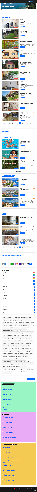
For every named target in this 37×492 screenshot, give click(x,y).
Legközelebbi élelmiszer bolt (16, 345)
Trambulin (7, 364)
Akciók (4, 310)
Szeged (23, 358)
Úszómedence (32, 371)
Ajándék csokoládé (17, 317)
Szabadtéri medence (25, 356)
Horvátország (5, 286)
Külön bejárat (12, 343)
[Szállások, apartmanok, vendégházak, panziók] (18, 4)
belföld (8, 322)
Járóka (26, 338)
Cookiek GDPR (30, 488)
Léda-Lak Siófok (24, 31)
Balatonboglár (23, 320)
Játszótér (9, 340)
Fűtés (29, 330)
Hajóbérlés (19, 335)
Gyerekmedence (5, 333)
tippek (3, 364)
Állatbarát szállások (6, 303)
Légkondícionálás (5, 346)
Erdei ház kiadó (23, 161)
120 (27, 123)
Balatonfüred (28, 320)
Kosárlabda (4, 343)
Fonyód (21, 328)
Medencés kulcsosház (25, 141)
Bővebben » (22, 26)
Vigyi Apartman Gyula (25, 93)
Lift (22, 345)
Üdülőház (4, 280)
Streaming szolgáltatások (11, 356)
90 (9, 123)
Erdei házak (4, 298)
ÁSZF (27, 488)
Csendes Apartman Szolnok (27, 103)
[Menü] (1, 10)
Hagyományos (5, 335)
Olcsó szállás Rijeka (24, 189)
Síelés (28, 361)
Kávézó (8, 343)
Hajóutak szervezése (25, 335)
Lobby (25, 345)
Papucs (8, 351)
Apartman (4, 272)
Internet (13, 338)
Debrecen (15, 325)
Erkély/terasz (26, 327)
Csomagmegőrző (5, 325)
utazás (31, 364)
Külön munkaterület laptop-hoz (19, 343)
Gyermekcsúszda (21, 333)
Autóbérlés (4, 320)
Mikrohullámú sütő (10, 348)
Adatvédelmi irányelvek (22, 488)
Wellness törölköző (20, 369)
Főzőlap (26, 330)
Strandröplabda (5, 356)
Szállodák (5, 131)
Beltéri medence (12, 322)
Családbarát (5, 307)
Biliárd (17, 322)
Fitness (15, 328)
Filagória (4, 328)
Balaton (4, 301)
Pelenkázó (24, 351)
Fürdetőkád (24, 328)
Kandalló (15, 340)
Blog (3, 275)
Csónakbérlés (10, 325)
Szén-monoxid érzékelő (19, 361)
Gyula (26, 333)
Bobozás (20, 322)
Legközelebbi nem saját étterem (7, 345)
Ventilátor (24, 366)
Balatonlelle (4, 322)
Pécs (32, 351)
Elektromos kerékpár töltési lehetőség (18, 327)
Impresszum (34, 488)
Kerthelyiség (19, 340)
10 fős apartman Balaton (10, 317)
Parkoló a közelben (19, 351)
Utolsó (19, 125)
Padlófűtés (4, 351)
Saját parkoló (26, 353)
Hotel (3, 278)
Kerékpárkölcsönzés (25, 340)
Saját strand (31, 353)
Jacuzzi (23, 338)
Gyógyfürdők (5, 306)
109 (17, 123)
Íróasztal (27, 371)
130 (30, 123)
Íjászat (24, 371)
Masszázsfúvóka (19, 346)
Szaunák (19, 358)
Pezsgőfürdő (29, 351)
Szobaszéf (16, 359)
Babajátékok (15, 320)
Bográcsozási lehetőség (26, 322)
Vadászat (4, 366)
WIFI (24, 369)
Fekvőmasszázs (31, 327)
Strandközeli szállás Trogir (26, 200)
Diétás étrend (25, 325)
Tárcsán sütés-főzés (12, 364)
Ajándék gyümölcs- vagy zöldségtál (26, 317)
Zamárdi (8, 371)
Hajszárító (15, 335)
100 (12, 123)
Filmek (7, 328)
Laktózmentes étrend (28, 343)
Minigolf (19, 348)
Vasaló (14, 366)
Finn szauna (11, 328)
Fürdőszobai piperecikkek (19, 330)
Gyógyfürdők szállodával (26, 151)
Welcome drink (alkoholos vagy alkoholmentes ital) (9, 369)
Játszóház (30, 338)
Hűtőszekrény (5, 338)
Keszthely (30, 340)
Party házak (5, 312)
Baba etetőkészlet (9, 320)
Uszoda (28, 364)
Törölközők (18, 364)
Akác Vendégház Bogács (26, 52)
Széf (13, 361)
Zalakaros (4, 371)
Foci (18, 328)
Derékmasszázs (20, 325)
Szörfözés (24, 361)
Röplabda (15, 353)
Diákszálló (4, 289)
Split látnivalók (23, 179)
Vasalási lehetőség (9, 366)
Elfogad (30, 1)
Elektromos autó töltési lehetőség (7, 327)
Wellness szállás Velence (26, 217)
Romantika (4, 304)
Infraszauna (9, 338)
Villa (3, 284)
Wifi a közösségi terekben (30, 369)
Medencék (28, 346)
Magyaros (10, 346)
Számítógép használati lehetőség (7, 361)
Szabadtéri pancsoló (5, 358)
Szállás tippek (5, 309)
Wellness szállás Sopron (25, 227)
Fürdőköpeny (13, 330)
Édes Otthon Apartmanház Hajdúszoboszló (26, 83)
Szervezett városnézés (6, 359)
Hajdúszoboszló (10, 335)
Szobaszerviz (12, 359)
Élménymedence (12, 371)
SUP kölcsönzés (18, 356)
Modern (23, 348)
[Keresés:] (35, 10)
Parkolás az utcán (12, 351)
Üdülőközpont (5, 295)
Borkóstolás (32, 322)
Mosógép (31, 348)
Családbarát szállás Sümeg (26, 238)
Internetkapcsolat (18, 338)
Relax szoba (4, 353)
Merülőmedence (5, 348)
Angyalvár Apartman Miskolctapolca (25, 73)
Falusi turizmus (5, 283)
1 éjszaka (4, 317)
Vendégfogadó (5, 287)
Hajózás (30, 335)
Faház (4, 281)
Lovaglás (28, 345)
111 (22, 123)
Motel (4, 292)
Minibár (16, 348)
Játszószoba (4, 340)
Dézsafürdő (30, 325)
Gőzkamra (29, 333)
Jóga (12, 340)
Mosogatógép (27, 348)
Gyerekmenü (10, 333)
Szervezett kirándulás (28, 358)
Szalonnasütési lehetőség (13, 358)
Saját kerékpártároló (20, 353)
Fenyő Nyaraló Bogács (25, 62)
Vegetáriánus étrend (18, 366)
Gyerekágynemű (15, 333)
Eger (33, 325)
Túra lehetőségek (23, 364)
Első (4, 123)
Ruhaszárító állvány (10, 353)
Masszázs (14, 346)
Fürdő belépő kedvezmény (6, 330)
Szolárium (21, 359)
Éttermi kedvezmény (19, 371)
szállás (25, 359)
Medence (24, 346)
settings (5, 1)
